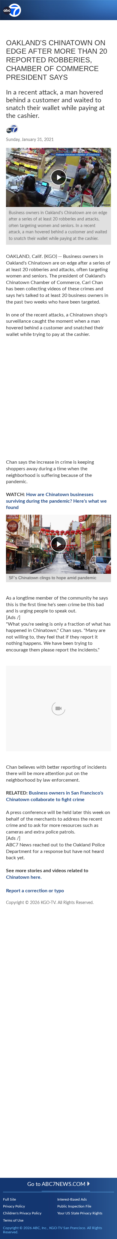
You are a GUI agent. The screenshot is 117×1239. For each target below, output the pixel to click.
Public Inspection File (74, 1206)
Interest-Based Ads (72, 1199)
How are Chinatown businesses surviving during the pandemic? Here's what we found (56, 501)
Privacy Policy (14, 1206)
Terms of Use (13, 1220)
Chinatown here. (24, 877)
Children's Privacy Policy (22, 1213)
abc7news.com (64, 1184)
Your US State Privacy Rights (79, 1213)
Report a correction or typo (35, 890)
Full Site (9, 1199)
